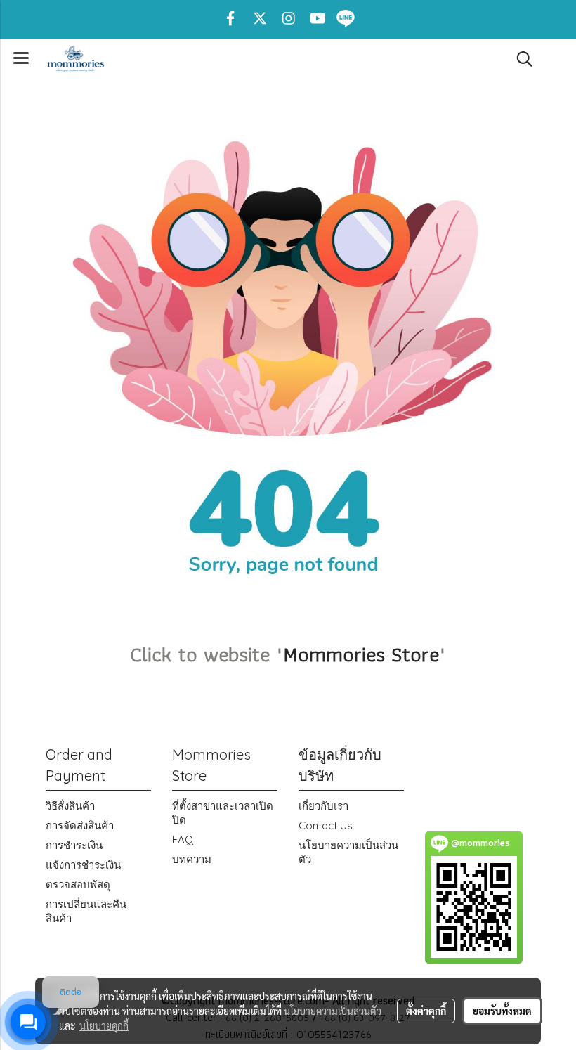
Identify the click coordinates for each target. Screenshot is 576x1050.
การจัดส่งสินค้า (80, 825)
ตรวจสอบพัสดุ (78, 884)
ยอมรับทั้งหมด (502, 1010)
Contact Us (326, 825)
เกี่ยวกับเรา (323, 805)
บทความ (191, 859)
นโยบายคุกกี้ (104, 1025)
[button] (520, 59)
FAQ (182, 839)
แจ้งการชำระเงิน (83, 864)
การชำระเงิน (74, 845)
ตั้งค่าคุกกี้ (426, 1010)
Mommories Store (361, 654)
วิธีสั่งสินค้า (70, 805)
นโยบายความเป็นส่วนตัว (332, 1010)
